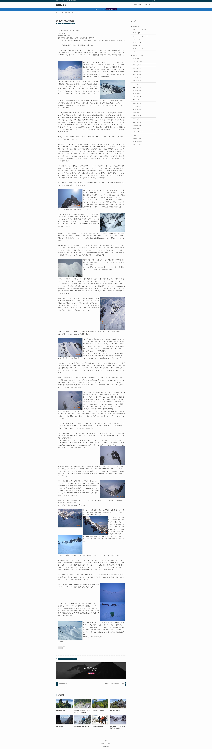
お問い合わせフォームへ (111, 9)
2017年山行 (137, 87)
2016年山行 (137, 90)
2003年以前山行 (138, 131)
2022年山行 (137, 71)
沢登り (136, 39)
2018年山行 (137, 84)
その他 (136, 135)
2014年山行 (137, 96)
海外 (135, 52)
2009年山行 (137, 112)
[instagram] (152, 1)
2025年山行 (137, 61)
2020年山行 (137, 77)
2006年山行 (137, 122)
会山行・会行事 (138, 141)
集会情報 (137, 138)
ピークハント (138, 42)
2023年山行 (137, 68)
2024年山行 (137, 65)
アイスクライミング (139, 48)
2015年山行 (137, 93)
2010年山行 (72, 23)
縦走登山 (136, 45)
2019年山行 (137, 80)
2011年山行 (137, 106)
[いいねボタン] (60, 647)
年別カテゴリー (138, 55)
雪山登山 (137, 33)
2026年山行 (137, 58)
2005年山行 (137, 125)
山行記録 (136, 26)
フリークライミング (139, 29)
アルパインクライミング (63, 23)
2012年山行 (137, 103)
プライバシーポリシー (106, 743)
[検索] (155, 1)
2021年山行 (137, 74)
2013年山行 (137, 100)
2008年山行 (137, 115)
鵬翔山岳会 (61, 5)
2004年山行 (137, 128)
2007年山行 (137, 119)
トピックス (137, 144)
